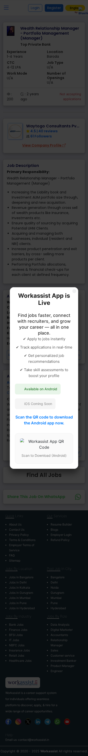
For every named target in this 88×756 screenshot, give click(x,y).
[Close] (74, 291)
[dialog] (44, 378)
